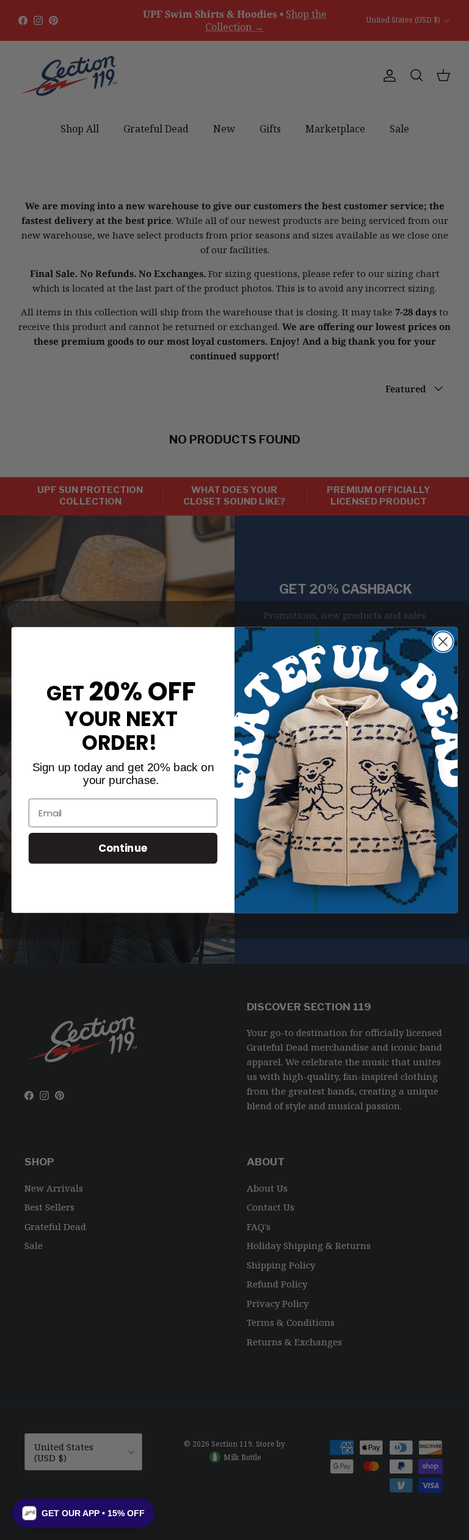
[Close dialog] (443, 641)
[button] (83, 1513)
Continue (123, 848)
